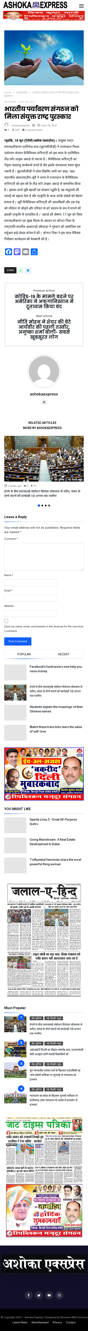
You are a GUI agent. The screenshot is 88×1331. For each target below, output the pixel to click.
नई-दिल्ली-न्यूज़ (75, 479)
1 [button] (39, 505)
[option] (44, 467)
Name (8, 575)
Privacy (57, 1322)
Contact (71, 1322)
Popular (24, 654)
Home (8, 92)
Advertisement (40, 1322)
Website (9, 605)
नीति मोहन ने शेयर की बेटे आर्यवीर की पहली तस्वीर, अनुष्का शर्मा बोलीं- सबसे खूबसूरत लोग (44, 327)
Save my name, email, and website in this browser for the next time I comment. (43, 628)
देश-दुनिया (59, 479)
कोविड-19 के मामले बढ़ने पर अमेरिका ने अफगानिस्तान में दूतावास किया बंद (44, 299)
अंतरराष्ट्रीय (22, 92)
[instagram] (59, 1295)
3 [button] (46, 505)
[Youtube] (49, 1295)
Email (8, 590)
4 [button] (49, 505)
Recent (63, 654)
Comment (11, 538)
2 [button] (42, 505)
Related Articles (42, 423)
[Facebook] (29, 1295)
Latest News (19, 1322)
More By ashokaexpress (42, 428)
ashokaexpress (21, 125)
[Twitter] (39, 1295)
